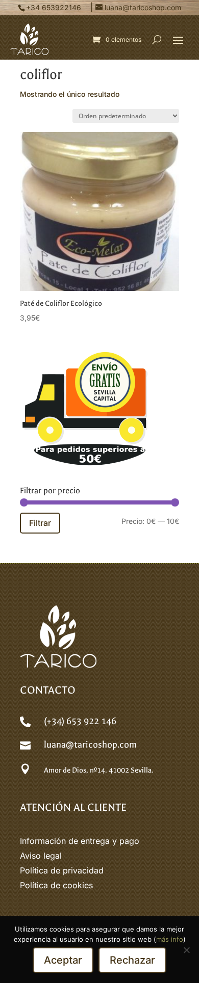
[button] (178, 40)
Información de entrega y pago (79, 841)
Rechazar (132, 960)
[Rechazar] (186, 950)
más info (169, 939)
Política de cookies (56, 885)
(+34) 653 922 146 (80, 721)
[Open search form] (157, 39)
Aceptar (63, 960)
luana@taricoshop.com (90, 744)
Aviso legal (41, 856)
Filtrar (40, 523)
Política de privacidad (62, 870)
